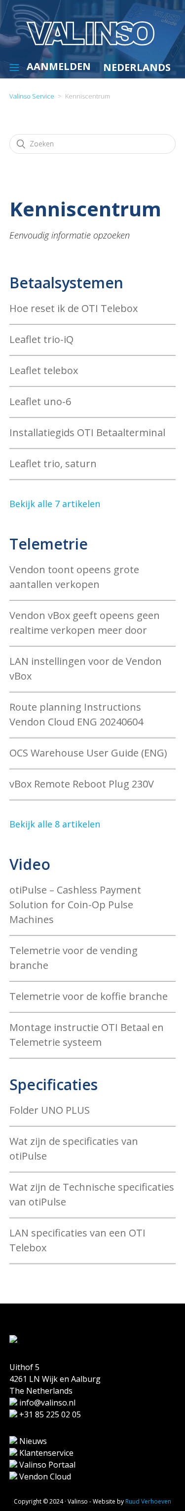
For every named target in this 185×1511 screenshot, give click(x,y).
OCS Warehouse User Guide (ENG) (88, 752)
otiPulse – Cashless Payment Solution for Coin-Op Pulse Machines (75, 904)
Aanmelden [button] (59, 66)
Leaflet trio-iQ (41, 339)
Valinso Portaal (46, 1464)
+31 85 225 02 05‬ (49, 1414)
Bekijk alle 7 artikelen (54, 504)
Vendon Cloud (44, 1476)
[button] (14, 66)
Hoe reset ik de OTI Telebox (73, 308)
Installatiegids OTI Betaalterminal (87, 432)
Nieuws (32, 1441)
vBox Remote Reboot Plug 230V (81, 783)
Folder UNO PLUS (49, 1110)
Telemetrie (48, 544)
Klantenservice (45, 1452)
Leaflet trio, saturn (53, 463)
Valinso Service (31, 96)
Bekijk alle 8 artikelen (54, 824)
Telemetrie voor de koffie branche (88, 996)
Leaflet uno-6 (40, 401)
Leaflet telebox (43, 370)
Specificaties (53, 1084)
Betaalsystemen (66, 283)
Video (29, 864)
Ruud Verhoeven (148, 1501)
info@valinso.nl (46, 1402)
